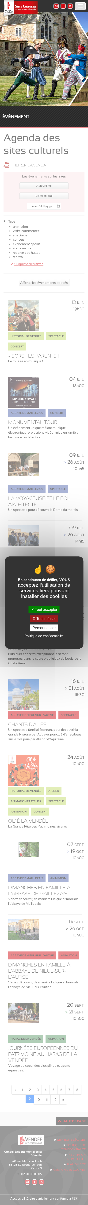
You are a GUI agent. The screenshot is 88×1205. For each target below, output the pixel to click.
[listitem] (55, 6)
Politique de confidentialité (44, 636)
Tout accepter (45, 610)
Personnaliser (44, 628)
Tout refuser (45, 619)
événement (15, 116)
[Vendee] (20, 8)
